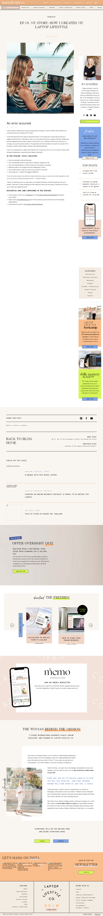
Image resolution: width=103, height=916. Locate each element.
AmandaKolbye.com (23, 199)
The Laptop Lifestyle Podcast (33, 204)
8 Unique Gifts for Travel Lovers (41, 475)
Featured (28, 471)
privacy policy (87, 914)
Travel (46, 471)
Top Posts (38, 471)
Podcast (52, 17)
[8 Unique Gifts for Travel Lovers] (14, 473)
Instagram (29, 195)
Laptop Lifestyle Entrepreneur (47, 195)
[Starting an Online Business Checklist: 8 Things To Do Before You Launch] (14, 493)
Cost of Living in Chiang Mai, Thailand (43, 514)
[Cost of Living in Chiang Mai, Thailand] (14, 512)
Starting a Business (33, 491)
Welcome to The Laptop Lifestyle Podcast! (81, 446)
